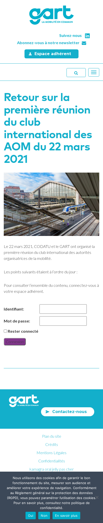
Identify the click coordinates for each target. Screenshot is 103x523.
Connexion (15, 341)
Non (44, 516)
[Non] (96, 497)
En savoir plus (66, 516)
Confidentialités (51, 460)
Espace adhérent (52, 53)
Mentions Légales (51, 452)
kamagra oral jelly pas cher (52, 469)
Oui (31, 516)
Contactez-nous (69, 411)
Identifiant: (14, 309)
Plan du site (51, 436)
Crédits (51, 444)
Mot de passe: (17, 320)
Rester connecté (23, 331)
